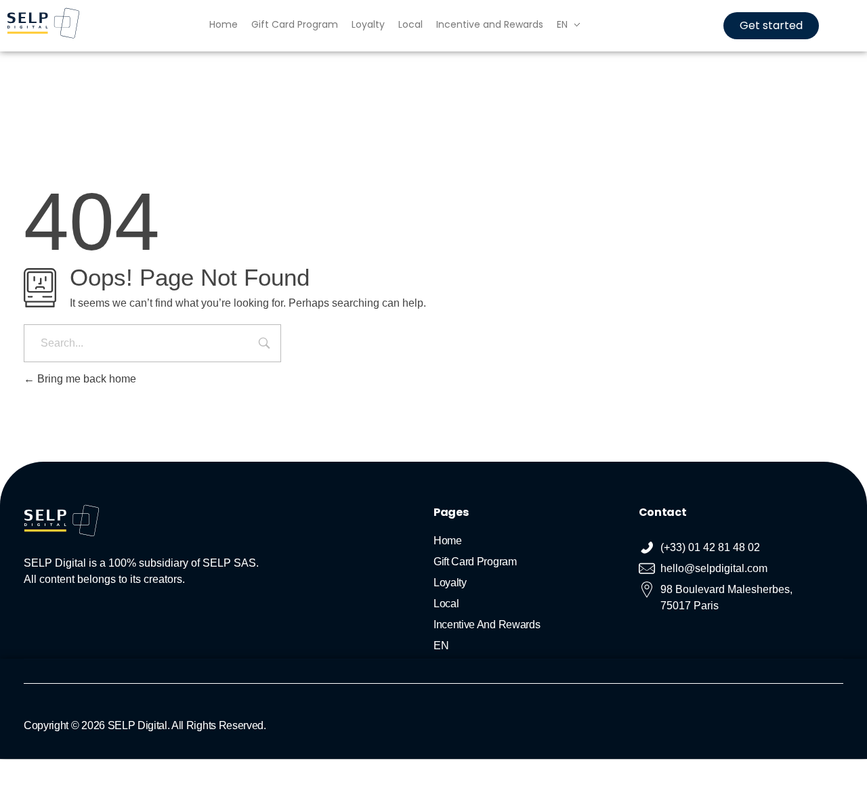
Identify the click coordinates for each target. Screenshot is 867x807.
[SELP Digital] (43, 23)
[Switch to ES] (447, 773)
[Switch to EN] (420, 773)
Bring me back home (85, 379)
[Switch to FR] (433, 773)
